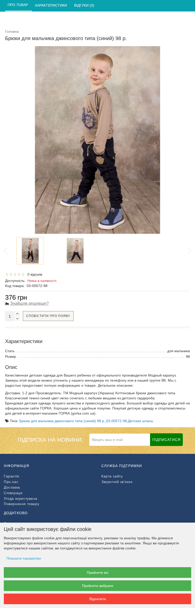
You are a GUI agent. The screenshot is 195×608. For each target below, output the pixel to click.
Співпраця (13, 493)
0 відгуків (33, 274)
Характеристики (51, 5)
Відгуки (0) (84, 5)
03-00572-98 (116, 421)
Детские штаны (140, 421)
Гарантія (11, 476)
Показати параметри (23, 558)
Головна (12, 31)
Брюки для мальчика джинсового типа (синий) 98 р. (62, 421)
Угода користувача (20, 498)
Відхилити (97, 599)
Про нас (11, 482)
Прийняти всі (97, 572)
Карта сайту (112, 476)
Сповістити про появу (48, 316)
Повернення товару (21, 504)
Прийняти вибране (97, 586)
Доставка (12, 487)
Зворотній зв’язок (116, 482)
